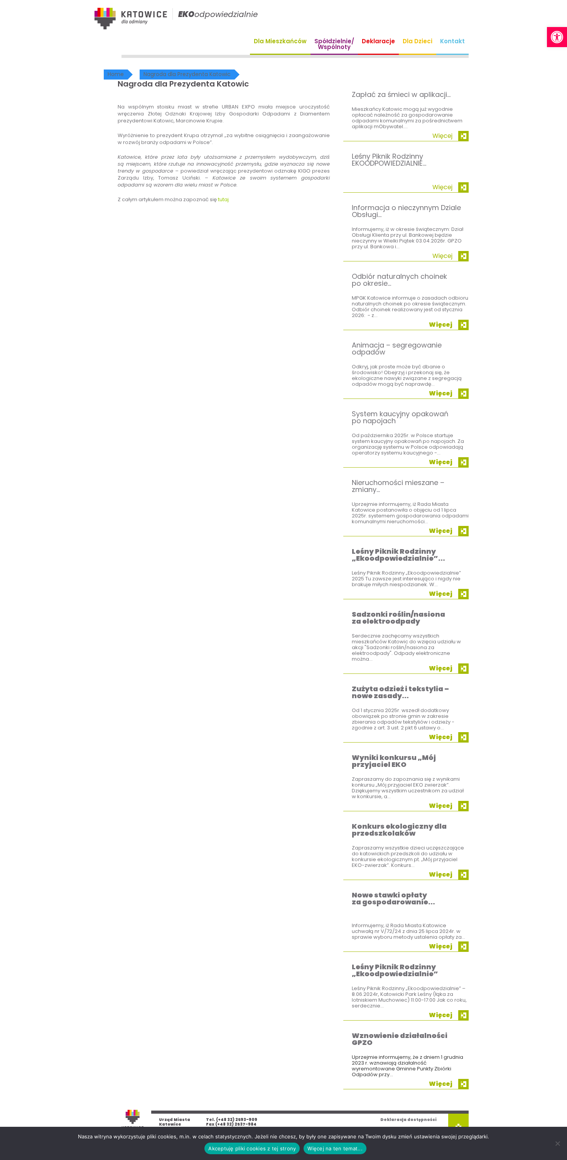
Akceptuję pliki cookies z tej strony (252, 1148)
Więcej (442, 135)
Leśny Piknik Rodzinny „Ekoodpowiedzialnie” (395, 970)
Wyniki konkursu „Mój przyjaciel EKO (394, 761)
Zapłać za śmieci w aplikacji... (401, 94)
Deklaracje (378, 41)
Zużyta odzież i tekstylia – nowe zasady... (400, 692)
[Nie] (557, 1143)
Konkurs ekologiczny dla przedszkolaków (399, 829)
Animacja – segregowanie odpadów (397, 348)
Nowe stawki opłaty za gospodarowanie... (393, 898)
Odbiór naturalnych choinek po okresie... (399, 279)
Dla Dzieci (417, 41)
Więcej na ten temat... (335, 1148)
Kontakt (452, 41)
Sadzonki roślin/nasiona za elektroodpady (398, 617)
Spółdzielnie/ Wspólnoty (334, 44)
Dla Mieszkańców (280, 41)
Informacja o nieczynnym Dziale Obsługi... (406, 211)
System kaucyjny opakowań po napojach (400, 417)
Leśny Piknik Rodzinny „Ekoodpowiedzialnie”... (398, 554)
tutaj (223, 199)
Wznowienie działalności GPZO (399, 1039)
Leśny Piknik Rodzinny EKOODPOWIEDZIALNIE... (389, 159)
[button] (557, 37)
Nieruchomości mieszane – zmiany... (398, 486)
